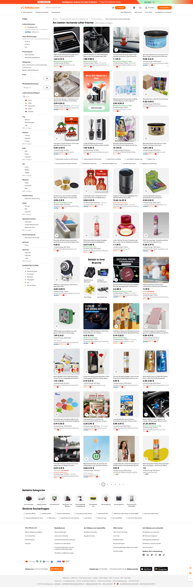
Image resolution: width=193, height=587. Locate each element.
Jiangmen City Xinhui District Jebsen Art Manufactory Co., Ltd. (67, 342)
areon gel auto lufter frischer (84, 513)
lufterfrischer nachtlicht (114, 159)
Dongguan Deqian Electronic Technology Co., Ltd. (96, 341)
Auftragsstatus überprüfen (151, 539)
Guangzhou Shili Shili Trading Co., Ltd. (94, 428)
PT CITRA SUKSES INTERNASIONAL (124, 152)
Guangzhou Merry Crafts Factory (64, 152)
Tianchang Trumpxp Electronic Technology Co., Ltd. (156, 297)
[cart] (140, 8)
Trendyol (116, 578)
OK (47, 78)
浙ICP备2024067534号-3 (148, 584)
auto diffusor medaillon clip (134, 159)
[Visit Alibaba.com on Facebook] (144, 555)
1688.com (74, 578)
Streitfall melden (118, 539)
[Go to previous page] (99, 484)
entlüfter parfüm (46, 513)
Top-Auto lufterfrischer (63, 513)
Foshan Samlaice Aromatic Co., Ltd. (94, 385)
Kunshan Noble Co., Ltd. (90, 475)
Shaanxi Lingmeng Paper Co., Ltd (123, 341)
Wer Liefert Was (126, 578)
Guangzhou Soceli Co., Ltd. (121, 249)
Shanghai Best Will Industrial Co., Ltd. (65, 249)
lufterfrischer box (103, 513)
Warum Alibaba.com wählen (33, 532)
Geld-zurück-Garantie (61, 536)
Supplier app (94, 569)
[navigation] (36, 252)
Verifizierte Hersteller (90, 532)
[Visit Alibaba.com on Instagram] (156, 555)
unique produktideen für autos (34, 518)
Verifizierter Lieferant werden (152, 543)
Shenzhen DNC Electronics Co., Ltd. (154, 429)
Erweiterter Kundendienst (62, 543)
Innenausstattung (96, 19)
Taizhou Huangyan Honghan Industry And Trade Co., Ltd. (67, 428)
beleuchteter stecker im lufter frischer (67, 159)
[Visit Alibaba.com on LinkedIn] (148, 555)
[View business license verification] (115, 584)
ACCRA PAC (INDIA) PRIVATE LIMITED (125, 472)
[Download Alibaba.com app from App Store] (146, 569)
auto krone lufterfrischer (135, 518)
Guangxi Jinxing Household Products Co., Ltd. (67, 107)
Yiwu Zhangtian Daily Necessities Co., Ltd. (156, 385)
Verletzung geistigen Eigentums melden (125, 547)
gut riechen (88, 518)
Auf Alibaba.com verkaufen (151, 532)
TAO (110, 578)
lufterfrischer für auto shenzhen (70, 518)
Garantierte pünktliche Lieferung (64, 539)
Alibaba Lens (29, 569)
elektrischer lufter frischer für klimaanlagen (126, 513)
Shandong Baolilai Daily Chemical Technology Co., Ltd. (126, 385)
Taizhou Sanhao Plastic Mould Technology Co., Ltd (126, 428)
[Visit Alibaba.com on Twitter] (152, 555)
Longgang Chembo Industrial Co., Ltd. (154, 204)
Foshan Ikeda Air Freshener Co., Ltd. (154, 152)
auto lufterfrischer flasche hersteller (66, 163)
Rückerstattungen (119, 543)
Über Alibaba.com (31, 528)
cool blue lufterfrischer (129, 163)
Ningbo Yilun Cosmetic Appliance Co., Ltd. (67, 293)
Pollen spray (52, 518)
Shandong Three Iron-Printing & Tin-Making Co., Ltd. (156, 63)
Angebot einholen (89, 536)
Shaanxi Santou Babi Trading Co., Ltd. (124, 65)
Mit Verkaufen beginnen (150, 536)
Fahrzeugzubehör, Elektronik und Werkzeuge (74, 19)
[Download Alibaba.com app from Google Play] (161, 569)
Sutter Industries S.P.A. (150, 472)
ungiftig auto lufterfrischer (149, 163)
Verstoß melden (118, 551)
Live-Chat (116, 536)
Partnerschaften (148, 547)
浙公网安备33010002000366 (129, 584)
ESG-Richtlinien (30, 539)
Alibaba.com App (132, 569)
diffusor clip (151, 159)
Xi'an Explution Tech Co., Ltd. (122, 109)
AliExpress (66, 578)
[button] (113, 7)
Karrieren (28, 543)
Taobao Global (103, 578)
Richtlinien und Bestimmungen (64, 553)
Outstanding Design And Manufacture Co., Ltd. (96, 152)
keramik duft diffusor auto (109, 163)
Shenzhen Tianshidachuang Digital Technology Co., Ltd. (67, 476)
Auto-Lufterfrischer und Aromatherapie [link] (117, 19)
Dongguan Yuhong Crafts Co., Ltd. (64, 65)
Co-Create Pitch (30, 536)
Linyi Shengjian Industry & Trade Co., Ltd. (155, 249)
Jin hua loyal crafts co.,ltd (151, 339)
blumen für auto (102, 518)
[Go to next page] (123, 484)
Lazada (95, 578)
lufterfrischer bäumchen (90, 163)
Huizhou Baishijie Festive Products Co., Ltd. (156, 106)
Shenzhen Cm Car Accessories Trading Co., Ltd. (126, 295)
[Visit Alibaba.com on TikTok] (164, 555)
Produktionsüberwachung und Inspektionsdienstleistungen (63, 548)
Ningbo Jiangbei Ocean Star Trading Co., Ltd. (96, 250)
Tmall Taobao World (85, 578)
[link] (190, 568)
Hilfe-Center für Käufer (120, 532)
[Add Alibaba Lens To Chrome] (56, 569)
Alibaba (55, 19)
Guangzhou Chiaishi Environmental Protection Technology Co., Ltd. (67, 385)
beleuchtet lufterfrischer (151, 513)
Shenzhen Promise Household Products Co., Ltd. (96, 65)
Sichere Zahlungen (60, 532)
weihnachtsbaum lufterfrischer (93, 159)
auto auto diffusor (31, 513)
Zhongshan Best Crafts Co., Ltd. (93, 204)
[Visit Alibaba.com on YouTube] (160, 555)
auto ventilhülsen (117, 518)
